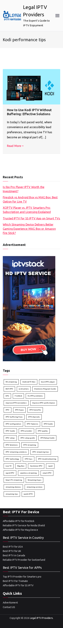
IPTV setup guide (27, 438)
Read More (14, 145)
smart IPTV (47, 473)
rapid (50, 466)
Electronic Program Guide (45, 389)
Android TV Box (28, 382)
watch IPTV (28, 494)
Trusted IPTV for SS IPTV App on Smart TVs (31, 218)
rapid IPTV (10, 473)
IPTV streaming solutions (16, 452)
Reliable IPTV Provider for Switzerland (24, 559)
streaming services (35, 487)
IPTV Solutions (12, 445)
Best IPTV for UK (12, 551)
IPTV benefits (35, 410)
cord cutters (24, 389)
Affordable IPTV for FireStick (18, 521)
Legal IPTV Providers (41, 618)
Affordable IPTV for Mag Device (20, 529)
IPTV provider (26, 431)
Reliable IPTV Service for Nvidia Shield (24, 525)
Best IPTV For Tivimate (15, 581)
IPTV (7, 410)
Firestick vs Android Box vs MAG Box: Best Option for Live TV (30, 199)
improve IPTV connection (16, 403)
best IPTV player (48, 382)
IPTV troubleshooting (47, 459)
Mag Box (20, 466)
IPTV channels (34, 417)
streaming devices (13, 487)
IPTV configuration (13, 424)
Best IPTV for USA (13, 546)
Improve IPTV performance (43, 403)
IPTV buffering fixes (14, 417)
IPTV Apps (19, 410)
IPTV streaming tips (40, 452)
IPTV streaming (29, 445)
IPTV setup (10, 438)
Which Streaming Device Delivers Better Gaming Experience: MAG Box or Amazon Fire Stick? (29, 229)
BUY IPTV (9, 389)
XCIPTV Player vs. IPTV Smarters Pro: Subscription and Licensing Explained (27, 209)
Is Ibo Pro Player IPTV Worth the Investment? (23, 189)
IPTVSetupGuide (47, 438)
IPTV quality (43, 431)
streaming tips (12, 494)
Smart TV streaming (14, 480)
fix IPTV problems (35, 396)
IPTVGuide (48, 424)
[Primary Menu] (57, 15)
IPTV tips (28, 459)
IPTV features (32, 424)
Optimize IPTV (36, 466)
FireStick (18, 396)
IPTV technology (12, 459)
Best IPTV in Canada (14, 555)
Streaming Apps (34, 480)
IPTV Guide (10, 431)
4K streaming (11, 382)
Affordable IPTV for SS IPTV (18, 585)
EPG (7, 396)
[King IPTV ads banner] (29, 308)
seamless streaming (28, 473)
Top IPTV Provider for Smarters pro (22, 576)
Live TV (9, 466)
